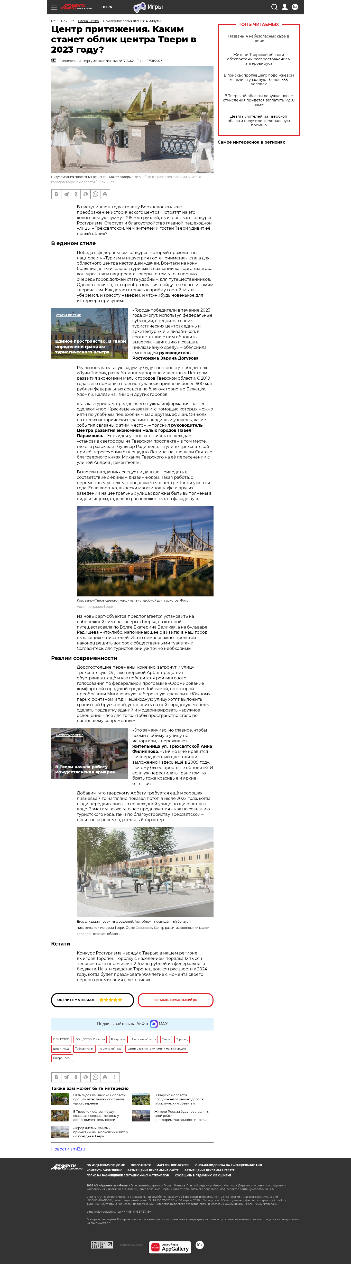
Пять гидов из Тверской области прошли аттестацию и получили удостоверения (99, 1099)
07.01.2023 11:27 (62, 21)
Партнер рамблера (131, 1244)
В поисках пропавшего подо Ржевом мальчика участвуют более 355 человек (259, 79)
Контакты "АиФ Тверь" (104, 1170)
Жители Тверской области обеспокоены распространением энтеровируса (259, 59)
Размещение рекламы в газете (209, 1170)
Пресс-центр (141, 1165)
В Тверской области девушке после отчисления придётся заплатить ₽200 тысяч (258, 100)
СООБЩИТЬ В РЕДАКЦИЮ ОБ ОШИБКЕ (203, 1175)
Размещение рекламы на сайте (153, 1170)
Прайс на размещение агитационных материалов (128, 1175)
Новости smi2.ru (68, 1149)
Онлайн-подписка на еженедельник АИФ (228, 1165)
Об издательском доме (106, 1165)
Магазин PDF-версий (172, 1165)
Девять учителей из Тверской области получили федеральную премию (259, 120)
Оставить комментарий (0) (175, 1000)
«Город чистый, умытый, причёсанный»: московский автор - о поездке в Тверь (100, 1132)
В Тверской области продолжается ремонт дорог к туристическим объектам (179, 1099)
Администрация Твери (95, 606)
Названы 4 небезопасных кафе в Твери (258, 38)
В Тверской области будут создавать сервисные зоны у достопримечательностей (96, 1116)
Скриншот (144, 928)
